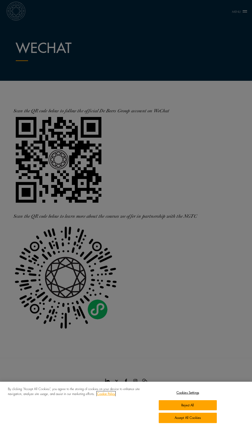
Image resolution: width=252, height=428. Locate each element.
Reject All (187, 405)
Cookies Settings (187, 392)
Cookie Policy (106, 394)
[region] (126, 405)
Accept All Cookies (188, 417)
